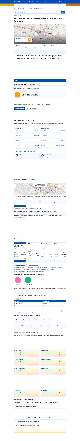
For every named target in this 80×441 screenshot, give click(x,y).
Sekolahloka (18, 2)
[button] (64, 2)
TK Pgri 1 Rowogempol (59, 243)
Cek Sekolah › (33, 260)
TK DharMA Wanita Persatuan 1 (41, 267)
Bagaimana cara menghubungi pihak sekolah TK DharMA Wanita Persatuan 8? (32, 417)
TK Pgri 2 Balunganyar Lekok (19, 271)
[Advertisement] (40, 69)
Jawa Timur (19, 8)
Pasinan (30, 8)
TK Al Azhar (30, 243)
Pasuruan (23, 8)
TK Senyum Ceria (17, 269)
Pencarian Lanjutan (17, 15)
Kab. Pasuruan (62, 132)
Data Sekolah (35, 1)
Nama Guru (16, 301)
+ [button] (15, 184)
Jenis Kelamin (46, 301)
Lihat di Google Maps (20, 206)
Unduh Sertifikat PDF (33, 108)
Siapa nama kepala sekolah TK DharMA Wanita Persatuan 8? (28, 413)
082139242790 (62, 140)
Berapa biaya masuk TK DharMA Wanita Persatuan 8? (27, 421)
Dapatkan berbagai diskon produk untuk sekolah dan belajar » (40, 4)
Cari (64, 12)
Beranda (28, 1)
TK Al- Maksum (30, 267)
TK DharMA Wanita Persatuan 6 (20, 267)
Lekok (27, 8)
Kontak (60, 1)
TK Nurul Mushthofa (52, 267)
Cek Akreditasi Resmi (20, 108)
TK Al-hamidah (44, 243)
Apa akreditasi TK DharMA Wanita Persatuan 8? (25, 410)
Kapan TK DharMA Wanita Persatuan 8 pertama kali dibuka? (28, 425)
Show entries (18, 298)
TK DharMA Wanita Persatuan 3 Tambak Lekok (35, 271)
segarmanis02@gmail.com (19, 217)
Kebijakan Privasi (53, 1)
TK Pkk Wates (60, 267)
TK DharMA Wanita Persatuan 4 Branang (30, 269)
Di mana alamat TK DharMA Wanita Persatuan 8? (25, 406)
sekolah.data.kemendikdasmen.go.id (22, 52)
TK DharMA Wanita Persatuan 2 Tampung (47, 269)
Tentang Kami (44, 1)
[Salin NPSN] (38, 130)
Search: (51, 298)
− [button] (15, 186)
